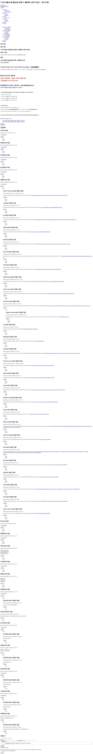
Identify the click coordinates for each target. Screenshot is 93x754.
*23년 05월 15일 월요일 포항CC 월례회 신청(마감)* (14, 121)
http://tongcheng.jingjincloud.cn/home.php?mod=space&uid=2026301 (49, 269)
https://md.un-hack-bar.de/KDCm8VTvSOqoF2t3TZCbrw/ (40, 231)
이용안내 (4, 18)
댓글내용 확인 (4, 134)
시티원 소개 (7, 10)
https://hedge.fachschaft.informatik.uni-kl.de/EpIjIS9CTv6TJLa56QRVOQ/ (61, 293)
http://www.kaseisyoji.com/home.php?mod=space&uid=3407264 (47, 401)
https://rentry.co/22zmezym (39, 341)
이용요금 (6, 14)
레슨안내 (4, 16)
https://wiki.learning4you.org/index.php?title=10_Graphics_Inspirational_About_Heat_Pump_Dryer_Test (62, 353)
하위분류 (9, 27)
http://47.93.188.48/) (39, 281)
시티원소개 (5, 9)
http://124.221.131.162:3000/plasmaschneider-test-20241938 (53, 281)
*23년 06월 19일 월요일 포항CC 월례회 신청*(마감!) (14, 120)
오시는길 (4, 22)
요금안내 (4, 13)
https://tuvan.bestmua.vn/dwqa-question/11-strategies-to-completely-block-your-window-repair (49, 389)
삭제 (3, 140)
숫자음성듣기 (8, 743)
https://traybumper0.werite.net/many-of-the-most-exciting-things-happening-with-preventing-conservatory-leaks (22, 452)
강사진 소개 (7, 17)
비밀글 (3, 745)
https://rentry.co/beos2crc (47, 439)
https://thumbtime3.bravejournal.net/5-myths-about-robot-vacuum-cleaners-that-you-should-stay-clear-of (49, 195)
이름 (2, 740)
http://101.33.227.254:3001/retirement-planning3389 (40, 414)
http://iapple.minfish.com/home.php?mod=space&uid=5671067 (43, 365)
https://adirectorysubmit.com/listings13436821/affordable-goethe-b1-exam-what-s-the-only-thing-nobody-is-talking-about (55, 219)
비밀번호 (19, 740)
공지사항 (4, 23)
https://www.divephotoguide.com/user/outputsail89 (49, 476)
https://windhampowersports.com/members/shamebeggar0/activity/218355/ (42, 377)
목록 (1, 123)
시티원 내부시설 (8, 11)
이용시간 (6, 19)
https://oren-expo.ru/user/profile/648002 (60, 464)
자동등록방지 (4, 741)
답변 (3, 123)
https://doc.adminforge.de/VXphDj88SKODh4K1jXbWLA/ (52, 207)
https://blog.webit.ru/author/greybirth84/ (43, 513)
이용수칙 (6, 39)
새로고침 (12, 743)
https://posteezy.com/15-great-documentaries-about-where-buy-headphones (55, 501)
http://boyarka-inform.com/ (64, 316)
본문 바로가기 (3, 5)
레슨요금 (6, 15)
